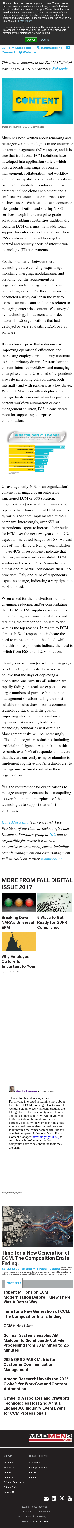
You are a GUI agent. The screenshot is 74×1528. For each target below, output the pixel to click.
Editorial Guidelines (14, 1482)
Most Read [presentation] (14, 1283)
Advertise (8, 1462)
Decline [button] (45, 39)
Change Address (38, 1467)
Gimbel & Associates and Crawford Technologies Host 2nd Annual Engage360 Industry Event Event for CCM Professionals (36, 1406)
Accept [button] (31, 39)
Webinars (9, 1467)
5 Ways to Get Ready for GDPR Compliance (52, 922)
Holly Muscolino (19, 48)
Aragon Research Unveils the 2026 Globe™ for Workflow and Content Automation (36, 1384)
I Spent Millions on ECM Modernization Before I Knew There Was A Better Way (37, 1297)
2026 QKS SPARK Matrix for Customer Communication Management (30, 1364)
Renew (32, 1472)
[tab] (14, 1283)
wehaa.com (41, 1521)
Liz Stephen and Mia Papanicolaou (33, 1269)
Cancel (33, 1477)
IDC (52, 834)
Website (29, 52)
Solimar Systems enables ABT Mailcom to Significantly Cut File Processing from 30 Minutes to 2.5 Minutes (36, 1343)
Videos (7, 1472)
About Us (8, 1477)
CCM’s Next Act (18, 1325)
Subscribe (34, 1462)
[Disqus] (37, 1030)
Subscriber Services (38, 1455)
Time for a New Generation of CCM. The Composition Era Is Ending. (36, 1258)
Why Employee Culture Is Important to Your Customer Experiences (19, 961)
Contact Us (9, 1492)
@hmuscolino (51, 48)
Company (8, 1455)
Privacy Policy (24, 20)
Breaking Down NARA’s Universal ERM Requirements (18, 922)
